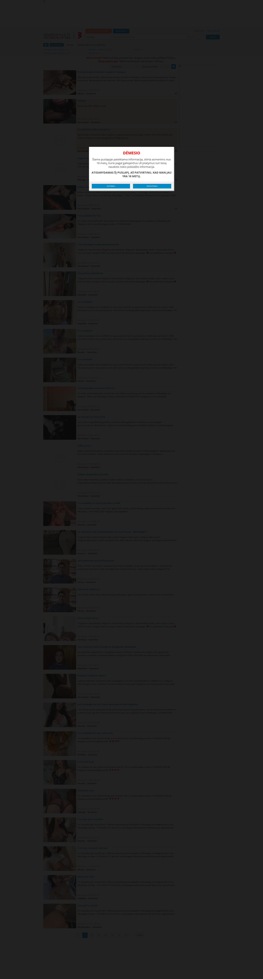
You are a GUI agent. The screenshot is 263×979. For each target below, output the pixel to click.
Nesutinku (152, 186)
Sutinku (111, 186)
